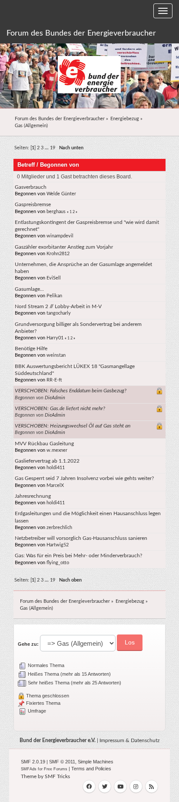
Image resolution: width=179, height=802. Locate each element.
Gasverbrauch (30, 187)
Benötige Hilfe (31, 348)
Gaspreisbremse (33, 204)
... (47, 147)
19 (52, 147)
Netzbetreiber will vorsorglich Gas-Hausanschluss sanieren (81, 538)
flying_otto (57, 562)
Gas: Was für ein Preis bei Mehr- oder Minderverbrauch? (78, 555)
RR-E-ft (54, 380)
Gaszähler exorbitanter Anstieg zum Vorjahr (64, 247)
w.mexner (56, 450)
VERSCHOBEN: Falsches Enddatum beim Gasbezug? (70, 390)
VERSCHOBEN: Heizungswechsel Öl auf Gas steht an (72, 425)
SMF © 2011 (62, 761)
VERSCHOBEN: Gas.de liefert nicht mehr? (60, 408)
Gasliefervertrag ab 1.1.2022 (47, 460)
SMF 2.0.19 (33, 761)
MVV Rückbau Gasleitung (44, 443)
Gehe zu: (28, 644)
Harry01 (54, 337)
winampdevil (59, 235)
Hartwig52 (57, 544)
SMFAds (28, 769)
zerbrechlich (59, 527)
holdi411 (55, 467)
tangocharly (58, 313)
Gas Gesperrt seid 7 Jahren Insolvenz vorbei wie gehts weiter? (84, 478)
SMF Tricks (57, 776)
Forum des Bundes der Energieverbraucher (81, 33)
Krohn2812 (58, 253)
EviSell (53, 278)
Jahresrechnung (33, 496)
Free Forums (55, 769)
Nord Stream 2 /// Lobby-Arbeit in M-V (58, 306)
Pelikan (54, 295)
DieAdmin (55, 397)
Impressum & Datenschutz (129, 740)
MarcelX (55, 485)
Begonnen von (59, 164)
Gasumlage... (29, 289)
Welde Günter (61, 193)
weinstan (56, 355)
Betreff (26, 164)
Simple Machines (95, 761)
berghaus (56, 211)
